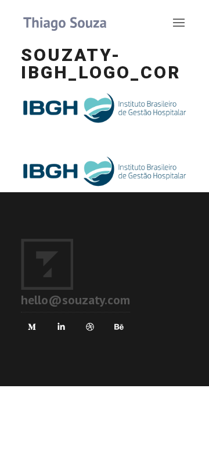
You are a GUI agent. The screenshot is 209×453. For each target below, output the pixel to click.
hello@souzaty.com (75, 300)
